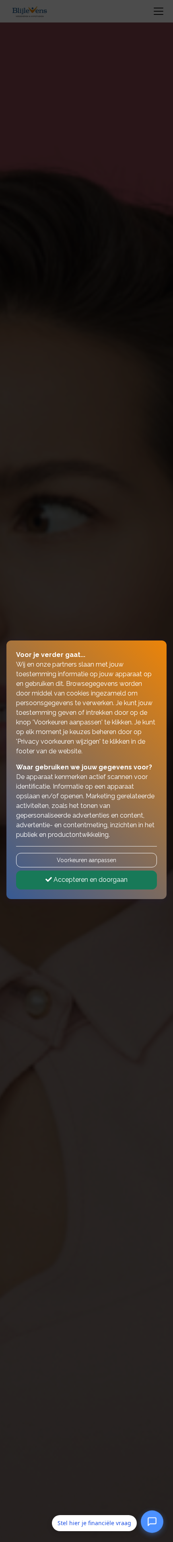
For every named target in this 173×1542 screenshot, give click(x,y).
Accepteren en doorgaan (90, 879)
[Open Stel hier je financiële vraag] (152, 1522)
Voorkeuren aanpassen (86, 860)
